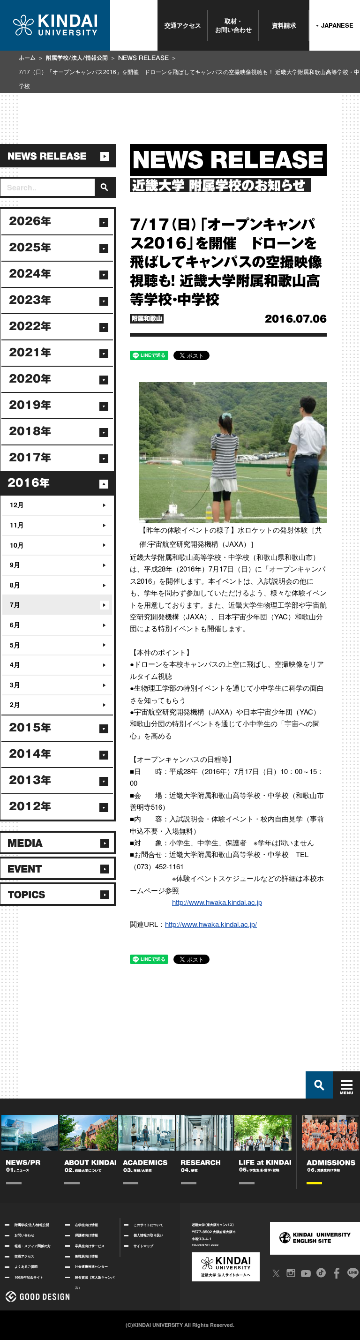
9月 (15, 564)
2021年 (30, 352)
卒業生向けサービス (90, 1245)
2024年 (30, 274)
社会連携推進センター (91, 1266)
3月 (15, 684)
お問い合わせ (24, 1235)
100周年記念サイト (29, 1277)
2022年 (30, 326)
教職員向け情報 (86, 1256)
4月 (15, 664)
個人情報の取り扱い (148, 1235)
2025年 (30, 247)
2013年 (30, 780)
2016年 (29, 483)
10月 (17, 545)
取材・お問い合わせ (233, 25)
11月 (17, 524)
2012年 (30, 806)
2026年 (30, 221)
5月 (15, 644)
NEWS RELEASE (143, 57)
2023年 (30, 300)
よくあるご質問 (26, 1266)
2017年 (30, 457)
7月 (15, 604)
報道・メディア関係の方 (33, 1245)
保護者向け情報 (86, 1235)
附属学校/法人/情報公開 (77, 57)
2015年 (30, 728)
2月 (15, 704)
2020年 (30, 379)
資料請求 (284, 25)
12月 (17, 504)
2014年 (30, 754)
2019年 (30, 405)
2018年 (30, 431)
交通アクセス (183, 25)
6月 (15, 624)
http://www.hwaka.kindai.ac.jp (217, 902)
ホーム (27, 57)
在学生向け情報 (86, 1224)
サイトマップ (143, 1245)
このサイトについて (148, 1224)
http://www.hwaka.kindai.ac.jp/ (211, 924)
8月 (15, 584)
